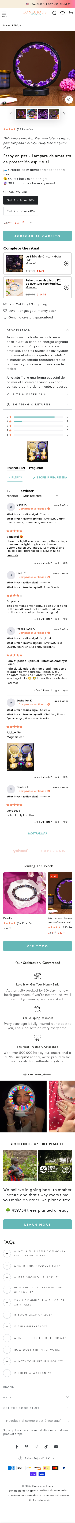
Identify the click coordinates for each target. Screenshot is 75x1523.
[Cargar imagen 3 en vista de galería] (43, 114)
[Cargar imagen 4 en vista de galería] (54, 114)
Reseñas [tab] (16, 468)
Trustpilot (21, 1057)
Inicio (6, 25)
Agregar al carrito (37, 236)
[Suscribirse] (69, 1420)
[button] (54, 13)
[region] (37, 451)
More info (31, 263)
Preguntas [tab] (36, 468)
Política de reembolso (54, 1490)
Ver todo (37, 946)
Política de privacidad (24, 1495)
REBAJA (16, 25)
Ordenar (27, 491)
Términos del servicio (56, 1495)
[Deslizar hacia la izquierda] (11, 114)
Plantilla (7, 917)
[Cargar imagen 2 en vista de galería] (32, 114)
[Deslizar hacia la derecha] (64, 114)
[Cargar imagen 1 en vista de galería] (21, 114)
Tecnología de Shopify (22, 1490)
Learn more (37, 1224)
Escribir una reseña (52, 478)
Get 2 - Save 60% (21, 211)
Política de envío (39, 1500)
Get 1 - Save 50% (21, 200)
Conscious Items (42, 1486)
